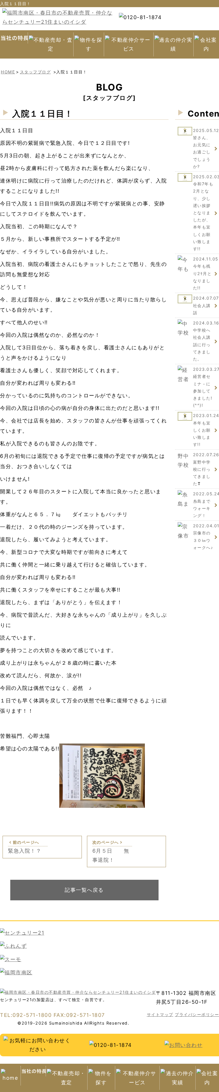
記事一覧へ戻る (84, 890)
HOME (8, 71)
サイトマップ (160, 1014)
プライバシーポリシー (197, 1014)
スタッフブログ (35, 71)
